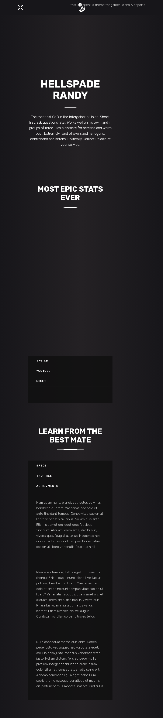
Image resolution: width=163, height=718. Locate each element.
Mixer (41, 381)
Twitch (42, 360)
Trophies (44, 475)
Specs (41, 465)
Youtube (43, 370)
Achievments (47, 486)
